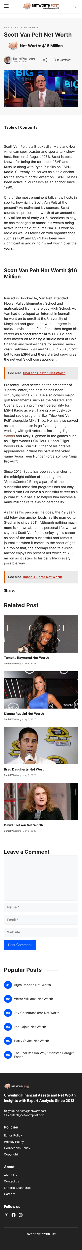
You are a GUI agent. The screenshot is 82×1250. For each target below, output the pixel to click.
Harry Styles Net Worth (31, 1041)
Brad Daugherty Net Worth (25, 769)
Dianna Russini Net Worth (24, 714)
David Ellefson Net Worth (23, 825)
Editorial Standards (17, 1188)
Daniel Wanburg (24, 58)
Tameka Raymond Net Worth (26, 658)
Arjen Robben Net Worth (32, 985)
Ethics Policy (13, 1135)
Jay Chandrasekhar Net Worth (37, 1013)
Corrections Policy (17, 1148)
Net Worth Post (46, 1233)
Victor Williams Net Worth (33, 999)
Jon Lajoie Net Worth (30, 1027)
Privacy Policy (14, 1142)
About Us (10, 1175)
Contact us (11, 1181)
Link (55, 60)
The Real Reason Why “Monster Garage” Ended (44, 1055)
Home (7, 27)
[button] (74, 6)
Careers (9, 1194)
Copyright (11, 1154)
